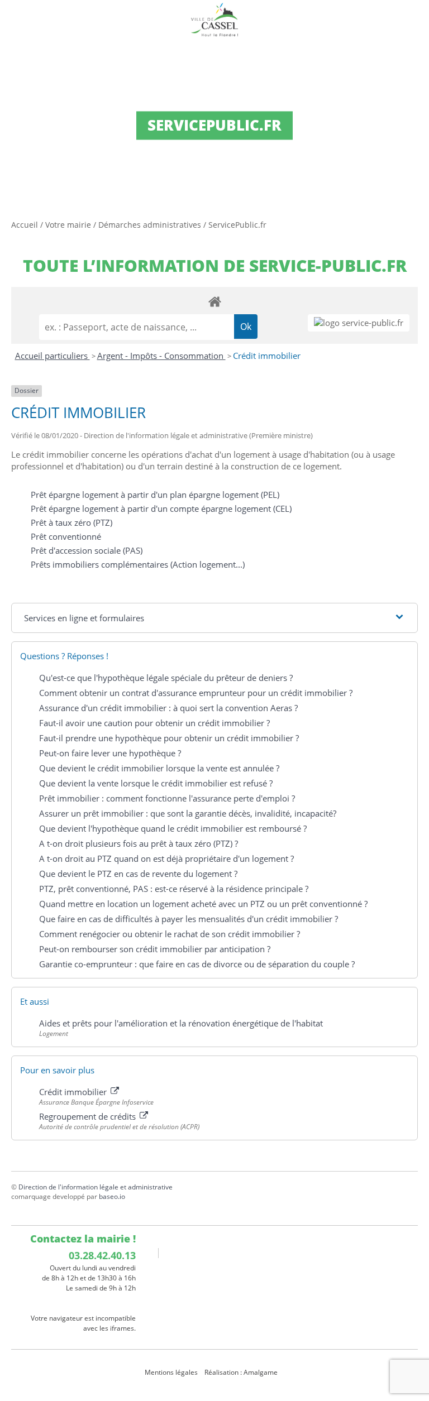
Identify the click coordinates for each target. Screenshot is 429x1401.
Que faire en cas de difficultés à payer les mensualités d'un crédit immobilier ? (188, 918)
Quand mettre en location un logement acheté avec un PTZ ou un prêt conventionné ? (203, 903)
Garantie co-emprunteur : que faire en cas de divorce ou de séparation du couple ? (197, 964)
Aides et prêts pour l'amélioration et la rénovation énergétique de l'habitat (181, 1023)
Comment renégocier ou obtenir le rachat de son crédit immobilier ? (169, 933)
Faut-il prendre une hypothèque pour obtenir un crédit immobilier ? (169, 737)
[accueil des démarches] (214, 301)
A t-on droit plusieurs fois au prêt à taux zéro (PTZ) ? (138, 843)
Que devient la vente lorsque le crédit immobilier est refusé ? (156, 783)
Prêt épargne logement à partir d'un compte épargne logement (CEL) (161, 508)
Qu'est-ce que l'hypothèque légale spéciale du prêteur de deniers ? (166, 677)
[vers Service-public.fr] (358, 323)
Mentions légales (171, 1372)
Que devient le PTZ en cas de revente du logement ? (138, 873)
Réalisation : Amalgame (241, 1372)
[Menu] (15, 19)
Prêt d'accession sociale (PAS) (86, 550)
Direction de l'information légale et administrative (95, 1187)
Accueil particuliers (52, 355)
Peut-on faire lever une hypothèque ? (110, 753)
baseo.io (112, 1196)
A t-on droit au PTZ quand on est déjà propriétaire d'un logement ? (166, 858)
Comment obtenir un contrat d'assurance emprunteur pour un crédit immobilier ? (195, 692)
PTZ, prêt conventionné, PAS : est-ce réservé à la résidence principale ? (173, 888)
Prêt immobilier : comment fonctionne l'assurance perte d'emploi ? (167, 798)
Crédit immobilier (267, 355)
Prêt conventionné (66, 536)
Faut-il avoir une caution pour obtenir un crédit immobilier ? (154, 722)
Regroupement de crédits (88, 1116)
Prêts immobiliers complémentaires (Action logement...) (138, 564)
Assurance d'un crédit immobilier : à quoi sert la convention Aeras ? (168, 707)
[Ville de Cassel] (214, 19)
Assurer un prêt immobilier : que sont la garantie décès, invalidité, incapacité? (187, 813)
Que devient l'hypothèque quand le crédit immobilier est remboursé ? (173, 828)
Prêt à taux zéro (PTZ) (71, 522)
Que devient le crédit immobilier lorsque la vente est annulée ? (159, 768)
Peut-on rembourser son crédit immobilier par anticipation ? (154, 948)
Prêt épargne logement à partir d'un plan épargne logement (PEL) (155, 494)
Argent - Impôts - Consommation (161, 355)
